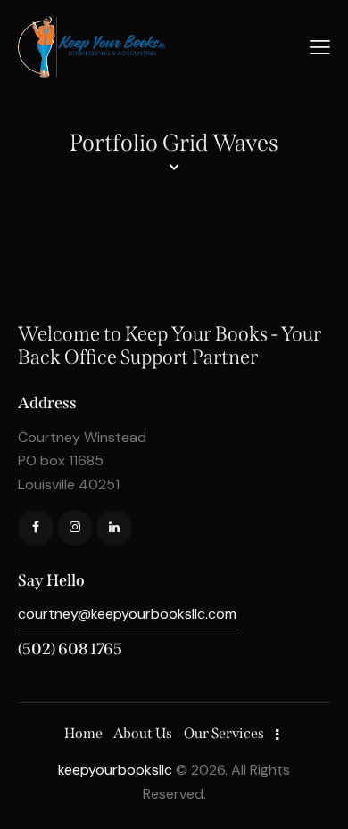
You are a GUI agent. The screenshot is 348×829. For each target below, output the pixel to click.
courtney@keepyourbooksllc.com (127, 613)
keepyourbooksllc (115, 769)
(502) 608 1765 (70, 649)
